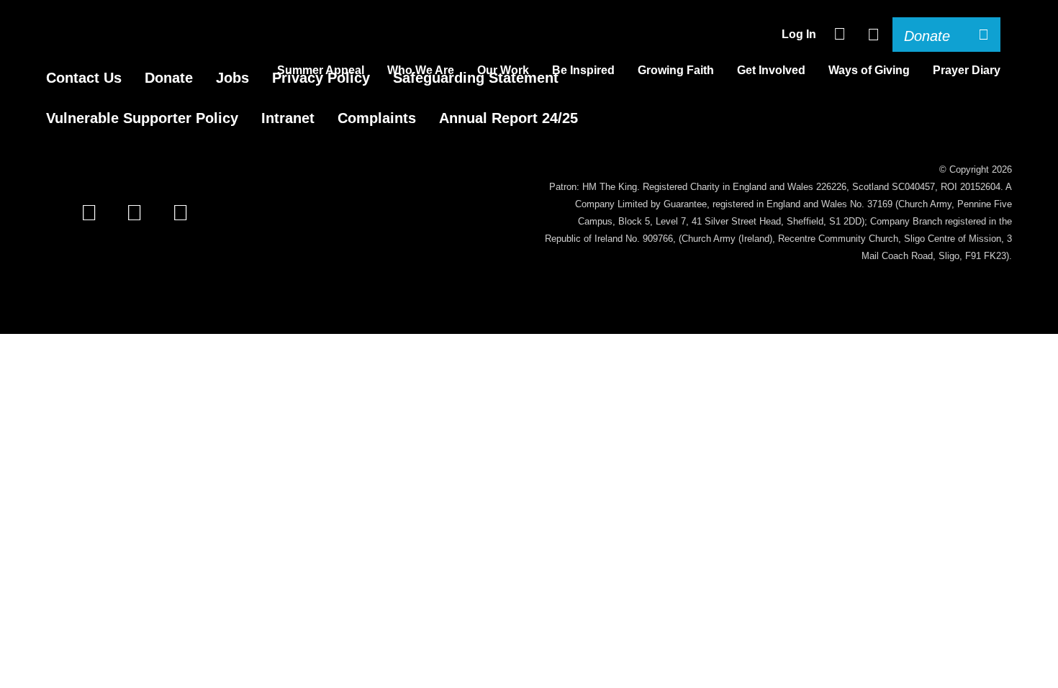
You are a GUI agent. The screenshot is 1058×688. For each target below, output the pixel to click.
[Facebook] (92, 213)
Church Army (75, 48)
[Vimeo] (183, 213)
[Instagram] (137, 213)
